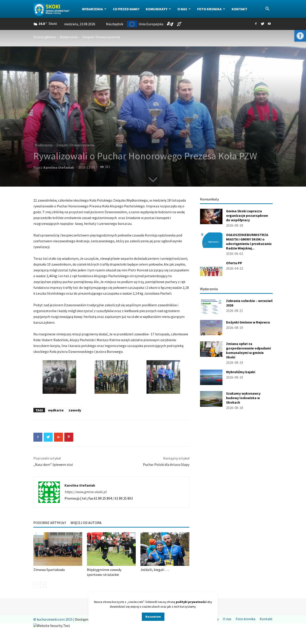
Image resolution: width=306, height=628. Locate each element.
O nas (182, 9)
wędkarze (56, 410)
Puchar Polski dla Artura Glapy (166, 464)
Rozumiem (153, 617)
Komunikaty (156, 9)
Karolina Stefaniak (58, 167)
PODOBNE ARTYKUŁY (49, 522)
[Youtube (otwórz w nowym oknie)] (269, 24)
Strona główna (44, 37)
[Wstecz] (36, 585)
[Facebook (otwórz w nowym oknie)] (255, 24)
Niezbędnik (114, 24)
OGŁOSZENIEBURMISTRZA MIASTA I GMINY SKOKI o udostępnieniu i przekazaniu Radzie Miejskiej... (249, 241)
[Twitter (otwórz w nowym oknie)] (262, 24)
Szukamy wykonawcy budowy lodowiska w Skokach (243, 397)
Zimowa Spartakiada (49, 569)
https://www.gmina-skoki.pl (85, 492)
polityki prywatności (191, 602)
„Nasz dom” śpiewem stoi (53, 464)
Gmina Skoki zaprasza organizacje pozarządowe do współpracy (247, 215)
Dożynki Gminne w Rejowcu (248, 322)
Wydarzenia (92, 9)
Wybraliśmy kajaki (240, 372)
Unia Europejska (151, 24)
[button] (300, 36)
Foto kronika (209, 9)
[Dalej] (43, 585)
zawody (75, 410)
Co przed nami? (126, 9)
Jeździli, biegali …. (154, 569)
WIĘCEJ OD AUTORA (86, 522)
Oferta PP (234, 263)
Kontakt (239, 9)
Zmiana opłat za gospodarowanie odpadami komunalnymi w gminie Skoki (248, 350)
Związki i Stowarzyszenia (75, 145)
